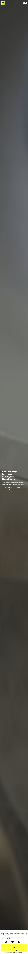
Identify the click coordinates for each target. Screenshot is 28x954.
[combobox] (25, 3)
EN (25, 2)
